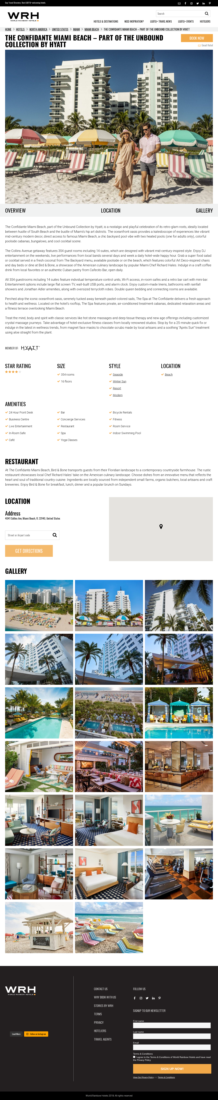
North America (38, 29)
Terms (98, 1014)
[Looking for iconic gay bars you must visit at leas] (29, 1014)
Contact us (101, 988)
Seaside (118, 374)
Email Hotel (207, 45)
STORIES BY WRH (103, 1005)
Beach (169, 374)
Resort (117, 388)
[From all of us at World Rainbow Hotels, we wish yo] (29, 1024)
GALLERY (204, 210)
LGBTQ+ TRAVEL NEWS (161, 21)
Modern (118, 395)
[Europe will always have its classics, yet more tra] (45, 1024)
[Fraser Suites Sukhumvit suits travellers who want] (12, 1004)
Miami (76, 29)
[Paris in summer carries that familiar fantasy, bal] (12, 1024)
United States (60, 29)
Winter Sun (119, 381)
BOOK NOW (197, 38)
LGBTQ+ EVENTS (186, 21)
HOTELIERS (205, 21)
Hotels (20, 29)
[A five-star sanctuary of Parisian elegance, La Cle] (12, 1014)
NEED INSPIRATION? (134, 21)
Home (8, 29)
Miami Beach (92, 29)
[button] (161, 526)
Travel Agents (103, 1039)
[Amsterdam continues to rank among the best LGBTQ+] (45, 1004)
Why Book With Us (105, 997)
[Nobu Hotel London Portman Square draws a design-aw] (45, 1014)
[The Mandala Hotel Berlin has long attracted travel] (29, 1004)
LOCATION (110, 210)
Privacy (99, 1022)
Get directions (29, 551)
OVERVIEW (15, 210)
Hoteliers (100, 1030)
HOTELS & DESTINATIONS (106, 21)
